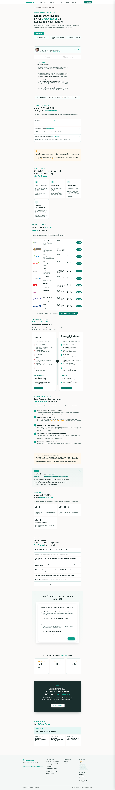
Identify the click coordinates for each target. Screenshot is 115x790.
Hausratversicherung (50, 773)
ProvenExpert (83, 769)
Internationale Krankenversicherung (43, 7)
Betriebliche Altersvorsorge (51, 768)
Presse (65, 763)
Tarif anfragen (39, 33)
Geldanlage (48, 769)
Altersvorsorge (49, 766)
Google (82, 765)
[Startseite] (34, 7)
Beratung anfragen (57, 705)
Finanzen (61, 2)
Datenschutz (82, 776)
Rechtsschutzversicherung (51, 771)
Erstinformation (82, 777)
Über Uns (74, 2)
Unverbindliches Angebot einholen (68, 313)
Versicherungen (43, 2)
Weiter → (71, 638)
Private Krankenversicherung (52, 763)
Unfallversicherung (49, 775)
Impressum (81, 774)
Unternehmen (53, 2)
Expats (67, 2)
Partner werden (67, 764)
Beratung (89, 2)
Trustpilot (83, 767)
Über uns (66, 761)
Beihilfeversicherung (50, 764)
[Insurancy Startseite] (28, 2)
